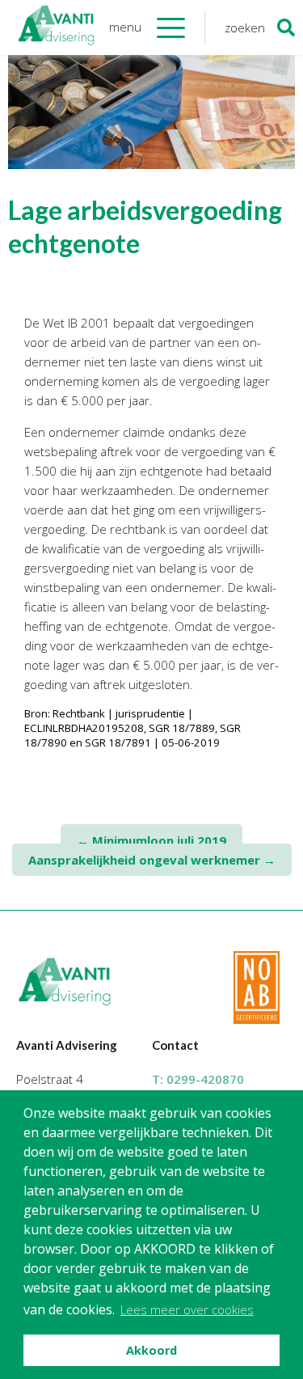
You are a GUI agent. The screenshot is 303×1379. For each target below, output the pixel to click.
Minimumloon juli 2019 (151, 840)
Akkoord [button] (151, 1350)
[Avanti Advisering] (56, 27)
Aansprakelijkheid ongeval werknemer (152, 860)
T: (198, 1079)
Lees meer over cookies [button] (187, 1309)
